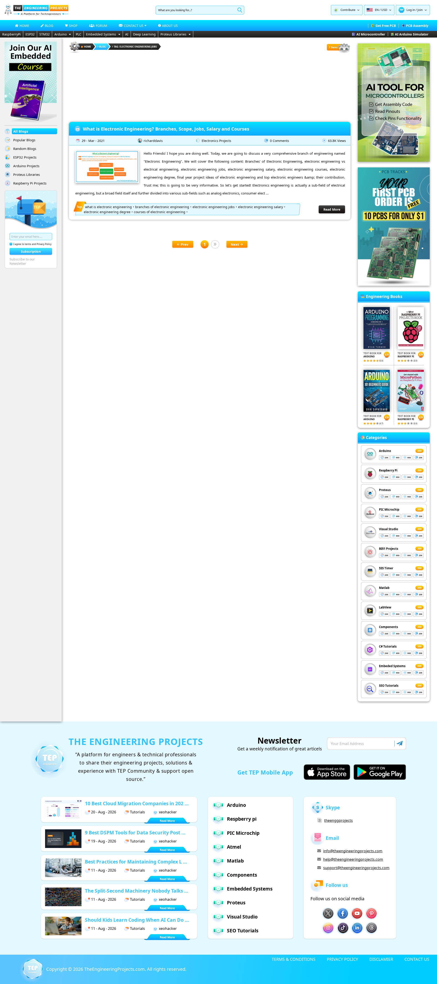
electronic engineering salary (260, 207)
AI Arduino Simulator (411, 34)
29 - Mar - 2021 (93, 141)
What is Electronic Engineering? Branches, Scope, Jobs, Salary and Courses (166, 129)
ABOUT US (170, 25)
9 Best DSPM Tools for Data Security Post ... (135, 832)
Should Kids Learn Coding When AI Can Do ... (137, 920)
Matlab (384, 588)
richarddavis (153, 141)
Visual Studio (388, 529)
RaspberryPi (11, 34)
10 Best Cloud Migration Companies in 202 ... (137, 803)
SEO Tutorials (388, 686)
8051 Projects (388, 549)
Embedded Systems (101, 34)
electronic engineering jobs (214, 207)
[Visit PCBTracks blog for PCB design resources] (394, 284)
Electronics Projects (216, 141)
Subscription (31, 251)
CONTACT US (416, 959)
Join (420, 10)
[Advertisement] (209, 85)
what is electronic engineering (108, 207)
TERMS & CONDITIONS (293, 959)
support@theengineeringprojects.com (356, 867)
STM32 (44, 34)
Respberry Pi (388, 470)
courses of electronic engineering (159, 212)
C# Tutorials (387, 646)
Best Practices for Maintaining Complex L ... (136, 861)
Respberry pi (242, 819)
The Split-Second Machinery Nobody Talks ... (136, 891)
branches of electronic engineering (162, 207)
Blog (102, 46)
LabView (385, 607)
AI (126, 34)
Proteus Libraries (173, 34)
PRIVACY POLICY (342, 959)
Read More (331, 209)
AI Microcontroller (370, 34)
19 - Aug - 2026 (103, 841)
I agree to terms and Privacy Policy (32, 244)
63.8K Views (337, 141)
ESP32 (30, 34)
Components (388, 627)
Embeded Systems (392, 666)
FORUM (101, 25)
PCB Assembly (417, 25)
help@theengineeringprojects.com (353, 859)
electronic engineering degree (107, 212)
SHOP (73, 25)
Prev (184, 244)
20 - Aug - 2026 (103, 812)
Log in (411, 10)
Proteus (385, 490)
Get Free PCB (386, 25)
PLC (78, 34)
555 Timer (386, 568)
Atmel (234, 847)
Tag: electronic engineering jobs (135, 46)
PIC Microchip (389, 509)
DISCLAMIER (381, 959)
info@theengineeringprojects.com (352, 850)
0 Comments (279, 141)
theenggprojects (338, 820)
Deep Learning (144, 34)
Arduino (60, 34)
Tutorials (137, 812)
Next (235, 244)
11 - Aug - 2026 (103, 870)
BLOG (49, 25)
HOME (24, 25)
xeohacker (168, 812)
